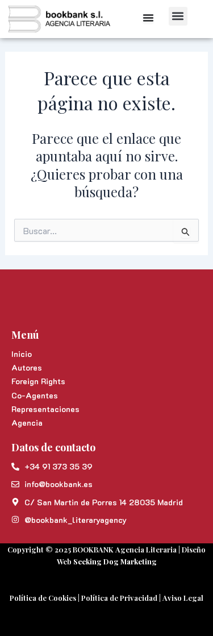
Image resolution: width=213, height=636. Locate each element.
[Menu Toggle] (148, 17)
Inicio (21, 353)
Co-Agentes (34, 395)
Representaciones (45, 409)
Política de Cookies (43, 597)
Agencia (27, 422)
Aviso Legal (182, 597)
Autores (26, 367)
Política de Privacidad (119, 597)
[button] (178, 16)
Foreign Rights (38, 381)
